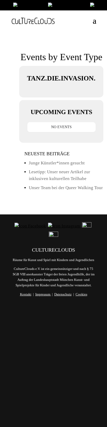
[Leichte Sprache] (28, 5)
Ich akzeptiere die (53, 390)
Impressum (42, 294)
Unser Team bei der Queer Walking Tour (66, 187)
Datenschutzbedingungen (53, 393)
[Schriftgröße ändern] (66, 5)
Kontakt (25, 294)
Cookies (81, 294)
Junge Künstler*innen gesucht (57, 162)
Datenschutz (63, 294)
